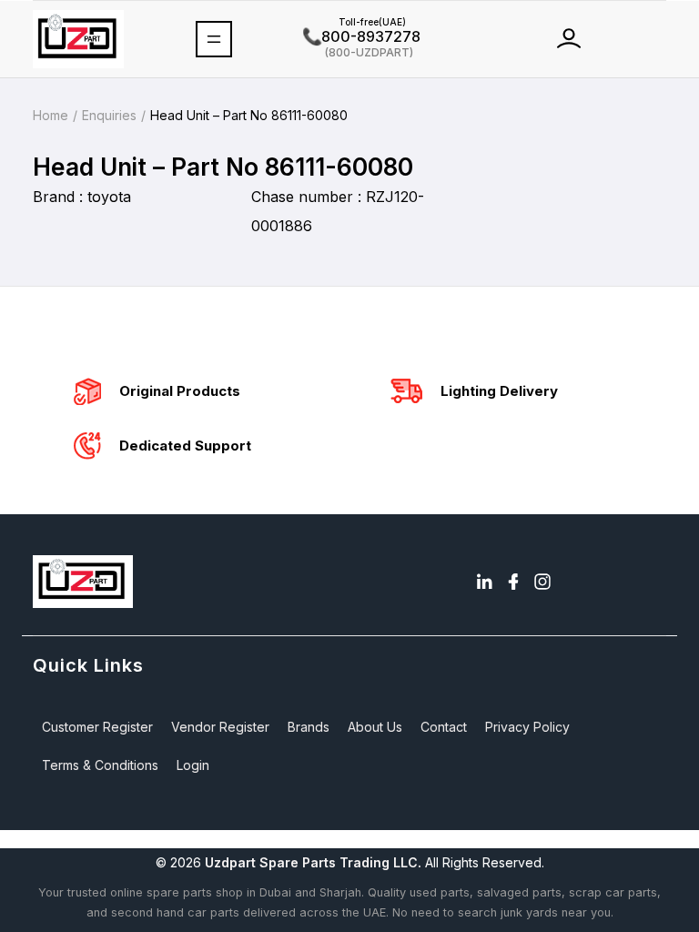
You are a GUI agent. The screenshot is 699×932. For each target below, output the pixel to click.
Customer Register (97, 726)
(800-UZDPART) (358, 51)
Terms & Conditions (100, 765)
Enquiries (109, 115)
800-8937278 (361, 36)
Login (193, 765)
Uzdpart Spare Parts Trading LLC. (313, 862)
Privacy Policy (527, 726)
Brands (308, 726)
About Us (375, 726)
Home (50, 115)
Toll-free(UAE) (354, 21)
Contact (443, 726)
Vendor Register (220, 726)
